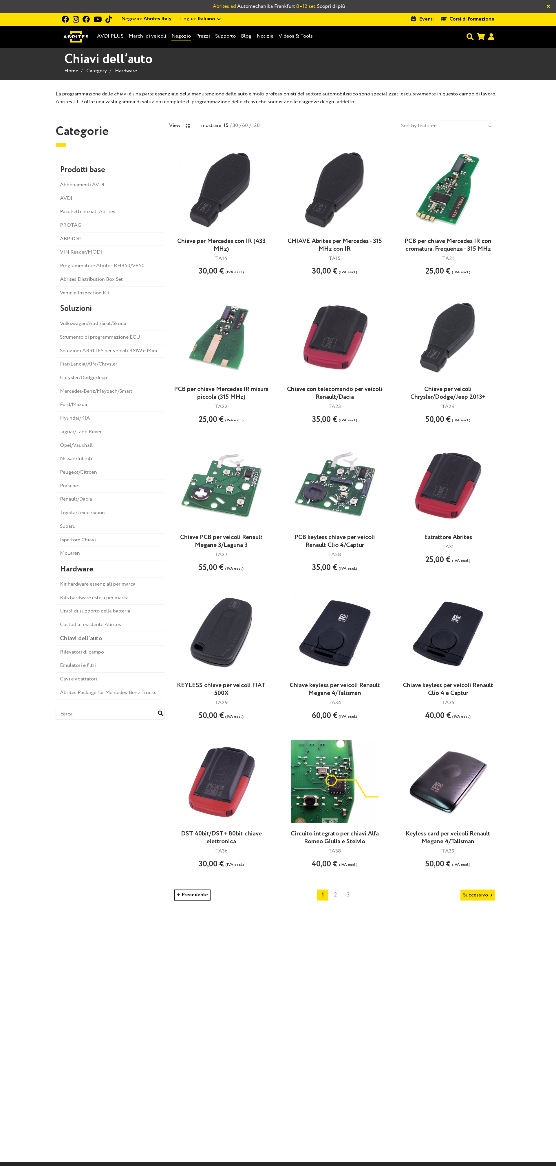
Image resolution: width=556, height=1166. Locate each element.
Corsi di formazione (471, 19)
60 (245, 125)
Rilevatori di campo (82, 652)
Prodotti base (82, 170)
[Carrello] (481, 36)
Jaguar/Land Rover (81, 432)
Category (96, 71)
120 (256, 125)
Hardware (126, 71)
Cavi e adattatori (78, 679)
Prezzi (203, 36)
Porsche (69, 486)
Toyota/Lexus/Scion (82, 512)
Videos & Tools (296, 36)
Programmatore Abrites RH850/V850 (102, 266)
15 (226, 125)
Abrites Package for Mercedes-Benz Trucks (108, 692)
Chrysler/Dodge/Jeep (83, 377)
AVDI (66, 198)
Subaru (68, 526)
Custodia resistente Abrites (90, 624)
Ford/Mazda (73, 404)
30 (235, 125)
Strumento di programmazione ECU (100, 337)
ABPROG (71, 239)
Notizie (265, 36)
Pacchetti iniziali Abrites (87, 211)
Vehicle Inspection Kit (84, 293)
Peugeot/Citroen (78, 472)
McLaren (70, 553)
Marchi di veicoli (147, 36)
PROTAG (70, 225)
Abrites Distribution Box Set (91, 279)
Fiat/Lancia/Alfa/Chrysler (88, 364)
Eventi (426, 19)
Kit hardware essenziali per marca (98, 584)
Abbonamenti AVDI (82, 185)
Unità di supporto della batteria (95, 611)
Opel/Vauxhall (76, 445)
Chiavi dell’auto (81, 638)
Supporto (225, 36)
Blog (246, 36)
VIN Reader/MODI (81, 252)
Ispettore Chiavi (78, 540)
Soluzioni (76, 309)
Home (71, 71)
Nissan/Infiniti (76, 458)
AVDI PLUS (110, 36)
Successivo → (478, 895)
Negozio (181, 36)
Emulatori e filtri (78, 665)
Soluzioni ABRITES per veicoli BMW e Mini (108, 351)
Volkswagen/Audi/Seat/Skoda (93, 323)
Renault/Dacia (76, 499)
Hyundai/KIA (75, 418)
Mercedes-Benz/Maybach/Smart (96, 391)
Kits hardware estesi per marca (94, 598)
